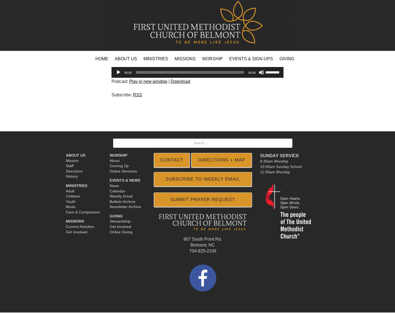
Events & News (125, 180)
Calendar (117, 191)
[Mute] (261, 72)
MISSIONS (185, 59)
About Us (75, 155)
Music (71, 207)
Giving (116, 216)
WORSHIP (212, 59)
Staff (70, 166)
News (114, 186)
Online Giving (121, 232)
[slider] (273, 72)
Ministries (76, 186)
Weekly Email (121, 196)
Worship (118, 155)
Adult (70, 191)
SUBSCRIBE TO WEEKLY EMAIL (203, 179)
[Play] (118, 72)
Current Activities (80, 226)
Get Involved (76, 232)
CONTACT (171, 160)
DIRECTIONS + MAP (221, 160)
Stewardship (120, 221)
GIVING (286, 59)
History (72, 176)
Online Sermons (123, 171)
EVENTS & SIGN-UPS (251, 59)
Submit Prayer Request (202, 199)
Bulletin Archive (122, 201)
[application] (197, 72)
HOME (101, 59)
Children (73, 196)
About (115, 161)
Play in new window (148, 81)
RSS (137, 95)
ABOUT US (126, 59)
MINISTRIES (155, 59)
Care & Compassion (83, 212)
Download (180, 81)
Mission (72, 161)
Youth (71, 201)
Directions (74, 171)
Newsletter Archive (125, 207)
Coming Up (119, 166)
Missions (75, 221)
